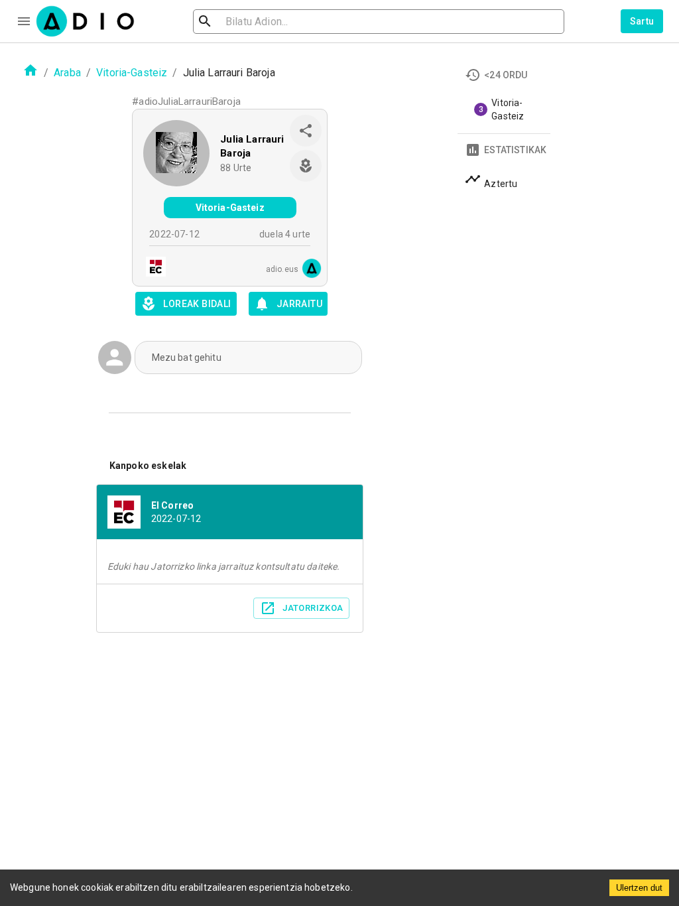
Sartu (642, 21)
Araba (67, 72)
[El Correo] (152, 268)
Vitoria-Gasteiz (131, 72)
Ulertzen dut (639, 888)
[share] (306, 131)
